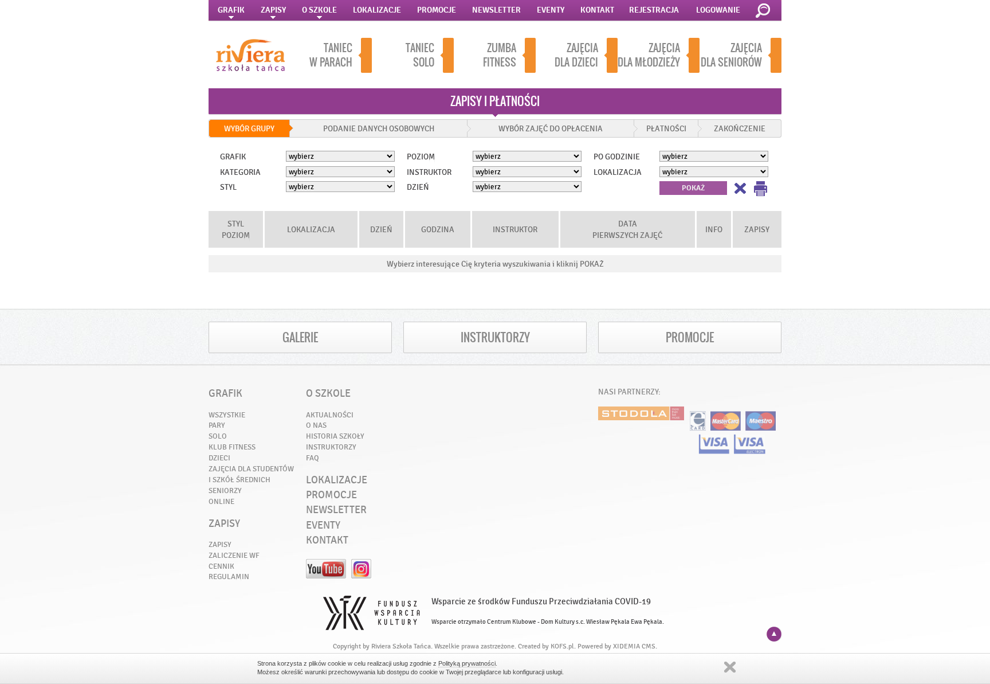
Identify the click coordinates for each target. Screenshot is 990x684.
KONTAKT (597, 10)
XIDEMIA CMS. (635, 646)
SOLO (420, 55)
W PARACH (330, 55)
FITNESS (499, 55)
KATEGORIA (240, 172)
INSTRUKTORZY (495, 337)
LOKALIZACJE (377, 10)
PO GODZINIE (617, 156)
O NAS (316, 425)
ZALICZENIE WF (234, 555)
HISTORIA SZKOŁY (335, 436)
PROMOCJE (436, 10)
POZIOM (421, 156)
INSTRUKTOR (429, 172)
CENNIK (221, 566)
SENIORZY (225, 490)
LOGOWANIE (718, 10)
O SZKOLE (319, 10)
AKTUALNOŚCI (329, 415)
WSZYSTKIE (227, 415)
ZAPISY (273, 10)
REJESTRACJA (654, 10)
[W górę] (774, 634)
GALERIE (300, 337)
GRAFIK (231, 10)
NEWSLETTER (496, 10)
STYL (228, 186)
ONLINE (221, 501)
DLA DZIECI (576, 55)
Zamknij (730, 667)
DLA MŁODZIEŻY (649, 55)
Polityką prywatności (467, 663)
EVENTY (550, 10)
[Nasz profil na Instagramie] (361, 575)
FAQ (312, 458)
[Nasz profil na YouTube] (326, 575)
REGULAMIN (229, 576)
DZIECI (219, 458)
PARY (217, 425)
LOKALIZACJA (618, 172)
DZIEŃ (418, 186)
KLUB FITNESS (232, 447)
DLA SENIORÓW (731, 55)
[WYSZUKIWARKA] (764, 11)
